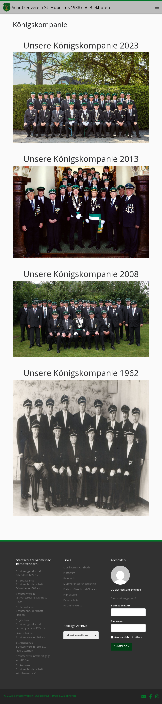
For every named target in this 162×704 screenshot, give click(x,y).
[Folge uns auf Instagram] (157, 696)
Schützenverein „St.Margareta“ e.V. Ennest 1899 (31, 597)
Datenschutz (70, 600)
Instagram (69, 573)
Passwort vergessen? (123, 598)
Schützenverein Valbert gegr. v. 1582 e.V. (33, 658)
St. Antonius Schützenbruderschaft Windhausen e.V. (29, 669)
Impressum (70, 594)
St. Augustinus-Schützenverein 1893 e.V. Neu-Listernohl (31, 646)
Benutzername (121, 605)
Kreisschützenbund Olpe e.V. (80, 589)
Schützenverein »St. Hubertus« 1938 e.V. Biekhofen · (45, 695)
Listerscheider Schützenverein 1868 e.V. (31, 635)
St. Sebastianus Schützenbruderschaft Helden (29, 611)
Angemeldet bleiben (127, 637)
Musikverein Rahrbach (76, 567)
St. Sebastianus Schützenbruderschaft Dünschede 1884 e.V (29, 584)
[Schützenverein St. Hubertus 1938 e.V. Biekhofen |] (6, 7)
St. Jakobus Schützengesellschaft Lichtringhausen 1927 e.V (30, 624)
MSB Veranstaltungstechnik (79, 583)
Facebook (69, 578)
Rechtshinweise (72, 605)
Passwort (117, 621)
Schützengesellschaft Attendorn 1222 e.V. (29, 573)
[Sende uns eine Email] (143, 696)
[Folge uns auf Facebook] (150, 696)
